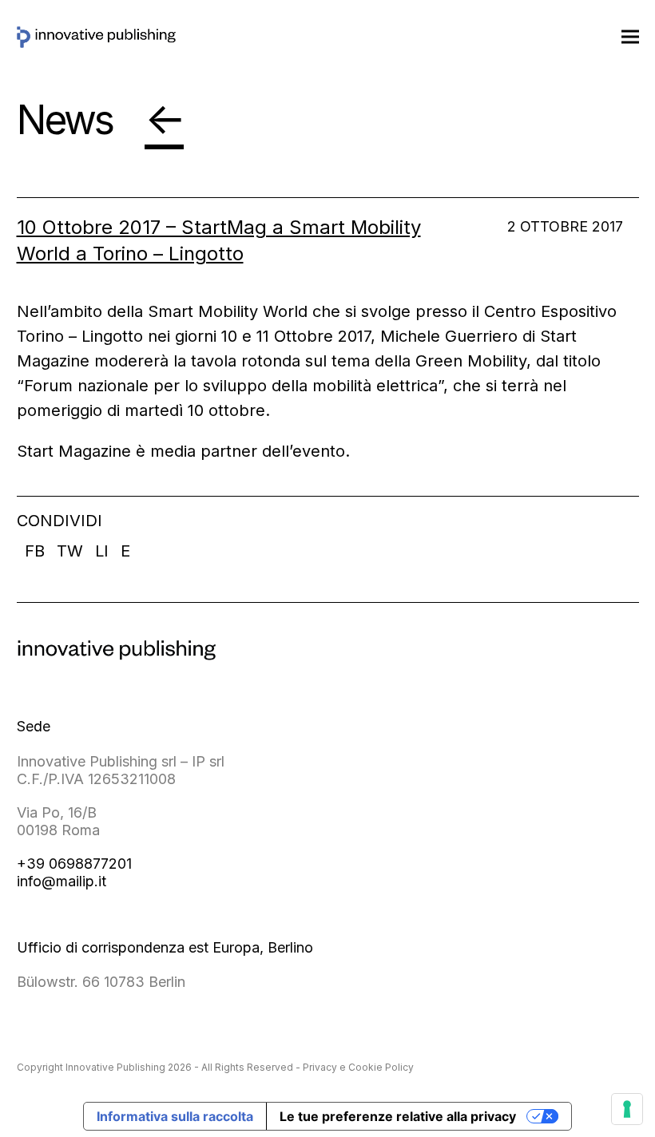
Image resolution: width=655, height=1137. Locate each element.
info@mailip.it (61, 881)
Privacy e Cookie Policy (358, 1067)
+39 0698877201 (74, 863)
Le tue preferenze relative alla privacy (398, 1116)
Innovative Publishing (115, 1067)
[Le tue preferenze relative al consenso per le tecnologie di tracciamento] (627, 1109)
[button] (630, 36)
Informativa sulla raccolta (175, 1116)
